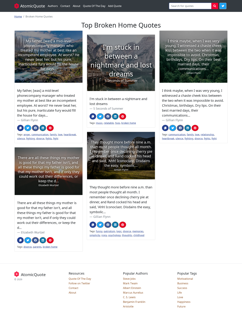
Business (182, 283)
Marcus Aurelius (133, 292)
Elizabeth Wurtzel (33, 232)
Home (18, 16)
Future (181, 306)
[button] (222, 6)
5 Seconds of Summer (108, 108)
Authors (53, 6)
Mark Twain (130, 283)
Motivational (185, 279)
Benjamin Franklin (134, 302)
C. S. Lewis (129, 297)
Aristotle (128, 306)
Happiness (183, 302)
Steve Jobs (129, 279)
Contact (65, 6)
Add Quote (114, 6)
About (76, 6)
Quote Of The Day (94, 6)
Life (179, 292)
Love (180, 297)
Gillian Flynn (29, 120)
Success (182, 288)
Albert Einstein (132, 288)
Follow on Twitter (79, 283)
